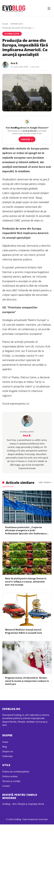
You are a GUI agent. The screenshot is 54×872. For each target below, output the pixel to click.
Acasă (5, 23)
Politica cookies (10, 776)
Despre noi (7, 751)
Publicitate (7, 756)
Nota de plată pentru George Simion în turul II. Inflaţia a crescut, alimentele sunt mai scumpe (25, 581)
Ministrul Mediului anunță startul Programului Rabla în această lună (23, 631)
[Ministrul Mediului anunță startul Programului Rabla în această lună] (27, 609)
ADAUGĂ (27, 139)
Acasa (5, 741)
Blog (4, 746)
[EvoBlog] (14, 8)
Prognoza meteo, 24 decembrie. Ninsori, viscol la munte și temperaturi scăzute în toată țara (27, 680)
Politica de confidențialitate (15, 771)
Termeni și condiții (11, 781)
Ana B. (14, 63)
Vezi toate (44, 482)
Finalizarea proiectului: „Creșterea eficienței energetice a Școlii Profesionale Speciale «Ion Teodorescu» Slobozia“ (26, 532)
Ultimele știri (17, 23)
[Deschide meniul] (49, 8)
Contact (6, 785)
